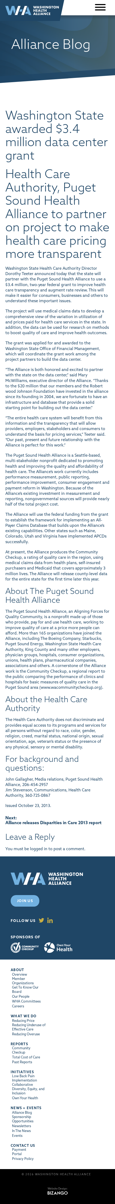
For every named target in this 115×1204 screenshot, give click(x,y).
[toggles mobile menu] (100, 7)
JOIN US (25, 901)
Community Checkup (25, 947)
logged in (38, 848)
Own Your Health (58, 947)
